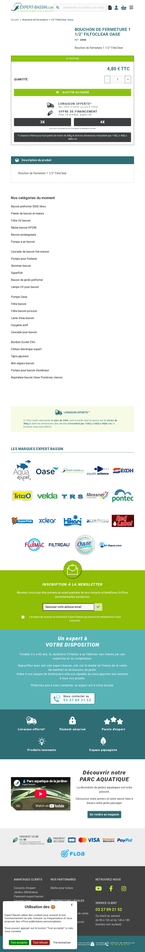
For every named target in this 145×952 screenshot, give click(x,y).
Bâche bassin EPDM (23, 227)
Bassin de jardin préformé (27, 280)
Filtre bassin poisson (24, 311)
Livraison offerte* (78, 105)
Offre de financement (78, 113)
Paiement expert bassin (28, 896)
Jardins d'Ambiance (26, 892)
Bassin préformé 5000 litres (28, 206)
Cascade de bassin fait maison (30, 251)
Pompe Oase (19, 297)
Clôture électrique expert (26, 349)
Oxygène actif (19, 325)
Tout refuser (40, 942)
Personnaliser (62, 942)
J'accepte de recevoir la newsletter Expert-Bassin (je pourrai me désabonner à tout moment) (75, 618)
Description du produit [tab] (36, 160)
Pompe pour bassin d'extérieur (30, 370)
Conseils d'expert (25, 888)
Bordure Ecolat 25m (23, 342)
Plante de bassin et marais (27, 213)
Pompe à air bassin (23, 241)
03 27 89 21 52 (122, 944)
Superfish (17, 273)
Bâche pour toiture (62, 888)
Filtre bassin (18, 304)
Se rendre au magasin (104, 814)
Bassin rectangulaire (23, 234)
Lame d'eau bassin (22, 318)
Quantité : (21, 79)
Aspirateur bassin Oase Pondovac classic (37, 377)
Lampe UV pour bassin (25, 287)
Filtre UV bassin (21, 220)
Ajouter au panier (75, 92)
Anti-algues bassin (22, 363)
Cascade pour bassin (24, 332)
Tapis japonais (20, 356)
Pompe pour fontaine (24, 258)
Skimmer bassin (21, 265)
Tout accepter (19, 942)
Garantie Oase (22, 900)
